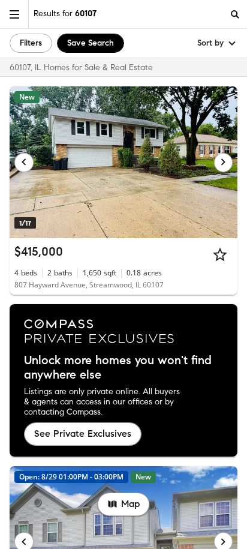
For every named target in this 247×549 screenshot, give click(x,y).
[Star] (220, 254)
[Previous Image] (24, 162)
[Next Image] (223, 162)
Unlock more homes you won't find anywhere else (118, 367)
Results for (65, 13)
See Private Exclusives (82, 433)
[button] (14, 14)
